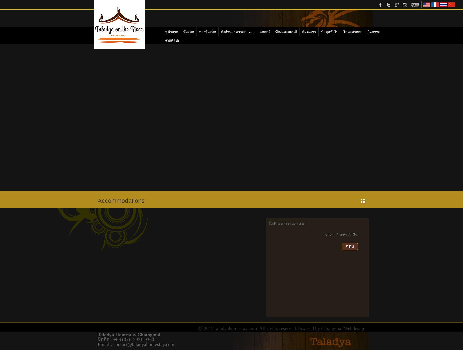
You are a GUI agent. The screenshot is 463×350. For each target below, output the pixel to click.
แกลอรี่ (265, 32)
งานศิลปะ (172, 40)
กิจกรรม (374, 32)
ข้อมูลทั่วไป (329, 32)
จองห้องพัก (207, 32)
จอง (350, 246)
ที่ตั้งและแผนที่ (286, 32)
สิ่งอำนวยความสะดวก (238, 32)
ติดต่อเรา (309, 32)
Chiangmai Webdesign (343, 328)
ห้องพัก (188, 32)
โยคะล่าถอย (352, 32)
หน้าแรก (171, 32)
